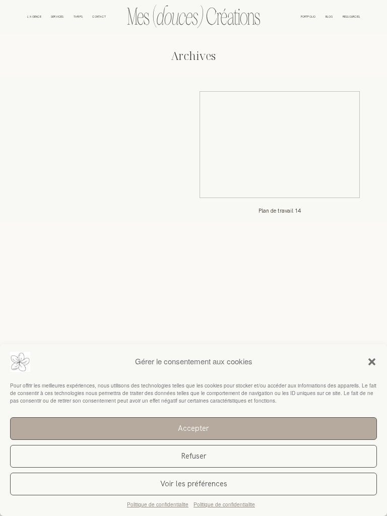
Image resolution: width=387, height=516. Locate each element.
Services (57, 17)
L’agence (34, 17)
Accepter (193, 428)
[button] (372, 362)
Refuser (194, 456)
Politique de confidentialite (157, 504)
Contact (99, 17)
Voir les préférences (193, 484)
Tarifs (78, 17)
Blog (329, 17)
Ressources (351, 17)
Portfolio (308, 17)
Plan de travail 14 (280, 156)
